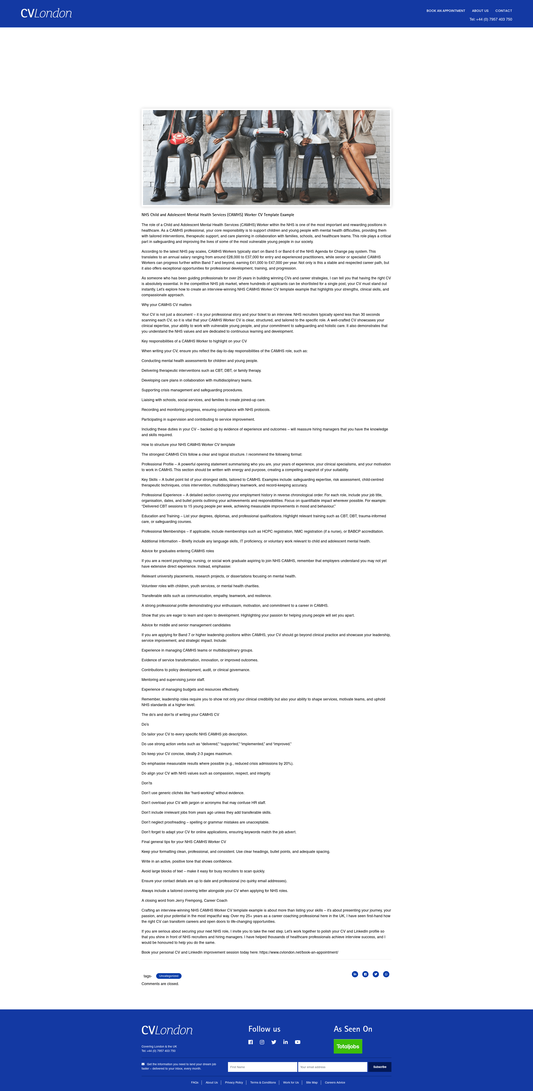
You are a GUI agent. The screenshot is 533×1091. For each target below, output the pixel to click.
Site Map (312, 1082)
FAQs (194, 1082)
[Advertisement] (266, 59)
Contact (503, 10)
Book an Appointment (446, 10)
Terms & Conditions (263, 1082)
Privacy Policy (234, 1082)
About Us (480, 10)
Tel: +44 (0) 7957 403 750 (490, 19)
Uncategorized (168, 976)
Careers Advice (335, 1082)
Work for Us (291, 1082)
